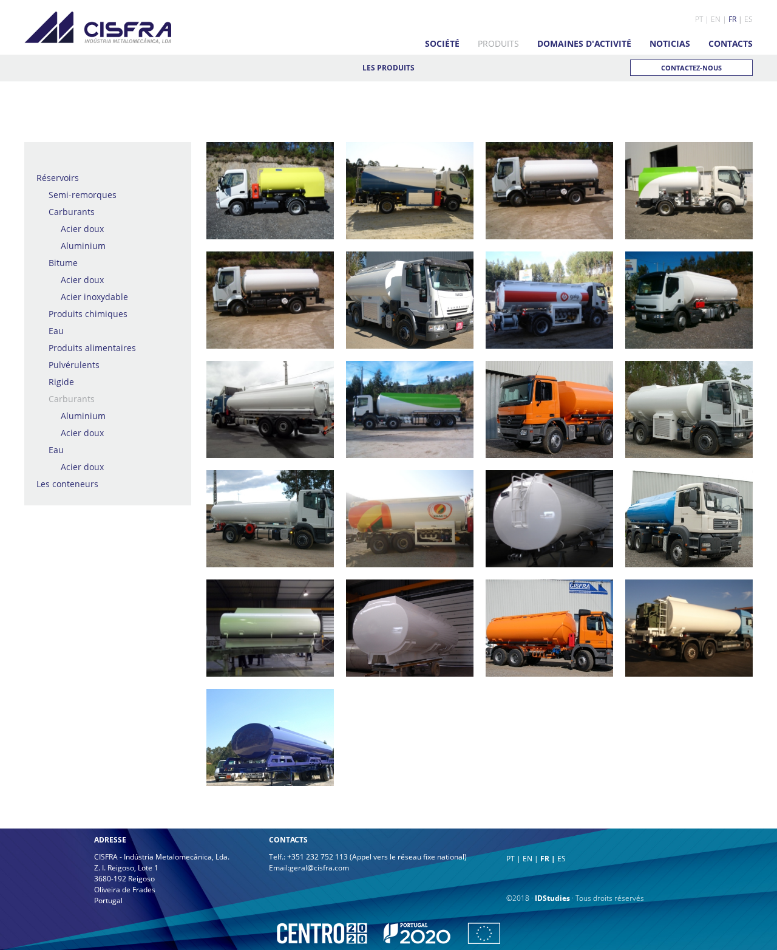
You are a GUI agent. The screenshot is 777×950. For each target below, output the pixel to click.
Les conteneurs (67, 484)
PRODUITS (498, 43)
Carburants (72, 211)
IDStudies (552, 898)
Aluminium (83, 245)
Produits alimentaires (92, 348)
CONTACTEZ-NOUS (691, 67)
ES (748, 19)
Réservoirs (57, 177)
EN (716, 19)
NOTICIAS (670, 43)
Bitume (63, 262)
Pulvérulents (74, 365)
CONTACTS (730, 43)
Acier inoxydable (94, 296)
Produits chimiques (88, 314)
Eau (56, 331)
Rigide (61, 382)
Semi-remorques (83, 194)
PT (699, 19)
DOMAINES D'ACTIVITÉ (584, 43)
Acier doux (82, 228)
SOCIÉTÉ (442, 43)
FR (732, 19)
